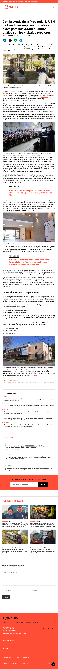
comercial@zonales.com (8, 640)
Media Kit (5, 648)
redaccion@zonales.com (9, 641)
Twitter (43, 628)
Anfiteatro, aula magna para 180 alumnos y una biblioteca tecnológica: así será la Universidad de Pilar (30, 192)
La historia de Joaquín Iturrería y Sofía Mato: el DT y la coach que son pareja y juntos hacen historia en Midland (15, 524)
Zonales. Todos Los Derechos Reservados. (20, 663)
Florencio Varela (9, 449)
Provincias (27, 622)
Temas (18, 15)
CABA (12, 622)
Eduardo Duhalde (34, 1)
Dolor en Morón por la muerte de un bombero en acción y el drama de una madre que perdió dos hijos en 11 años (42, 524)
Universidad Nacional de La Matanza (18, 383)
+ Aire (17, 657)
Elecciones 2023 (38, 622)
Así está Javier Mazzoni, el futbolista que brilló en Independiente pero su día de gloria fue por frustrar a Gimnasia (28, 469)
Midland (10, 1)
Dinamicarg (25, 657)
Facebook (39, 628)
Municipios (5, 15)
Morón (12, 15)
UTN (26, 91)
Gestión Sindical (7, 657)
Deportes (14, 472)
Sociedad (24, 15)
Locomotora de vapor (22, 1)
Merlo (28, 1)
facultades (44, 97)
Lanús (4, 546)
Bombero (15, 1)
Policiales (37, 521)
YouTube (48, 628)
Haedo (4, 383)
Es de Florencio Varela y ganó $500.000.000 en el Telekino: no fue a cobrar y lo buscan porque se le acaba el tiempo (27, 446)
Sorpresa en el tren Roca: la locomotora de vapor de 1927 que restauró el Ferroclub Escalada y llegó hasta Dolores (14, 550)
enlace (35, 375)
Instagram (53, 628)
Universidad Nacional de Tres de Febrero (42, 383)
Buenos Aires (8, 460)
